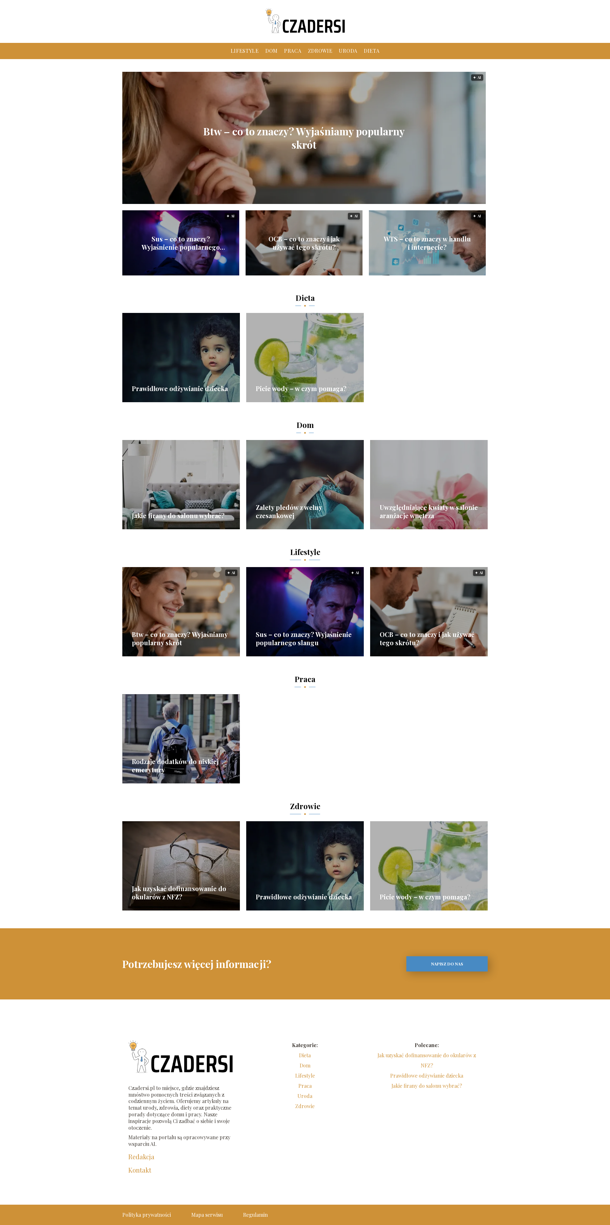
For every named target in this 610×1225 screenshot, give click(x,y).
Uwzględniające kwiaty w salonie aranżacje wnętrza (429, 511)
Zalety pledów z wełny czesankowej (289, 511)
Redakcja (141, 1157)
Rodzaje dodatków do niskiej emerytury (175, 765)
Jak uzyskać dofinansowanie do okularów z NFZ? (179, 892)
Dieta (372, 50)
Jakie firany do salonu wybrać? (178, 515)
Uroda (348, 50)
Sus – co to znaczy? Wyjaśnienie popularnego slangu (181, 243)
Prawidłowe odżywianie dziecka (180, 388)
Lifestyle (245, 50)
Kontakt (139, 1170)
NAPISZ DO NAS (447, 963)
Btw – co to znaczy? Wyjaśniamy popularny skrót (304, 138)
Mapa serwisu (207, 1214)
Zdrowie (320, 50)
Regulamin (255, 1214)
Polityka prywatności (146, 1214)
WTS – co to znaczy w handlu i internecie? (427, 243)
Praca (293, 50)
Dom (271, 50)
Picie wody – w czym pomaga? (301, 388)
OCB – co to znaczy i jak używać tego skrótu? (304, 243)
